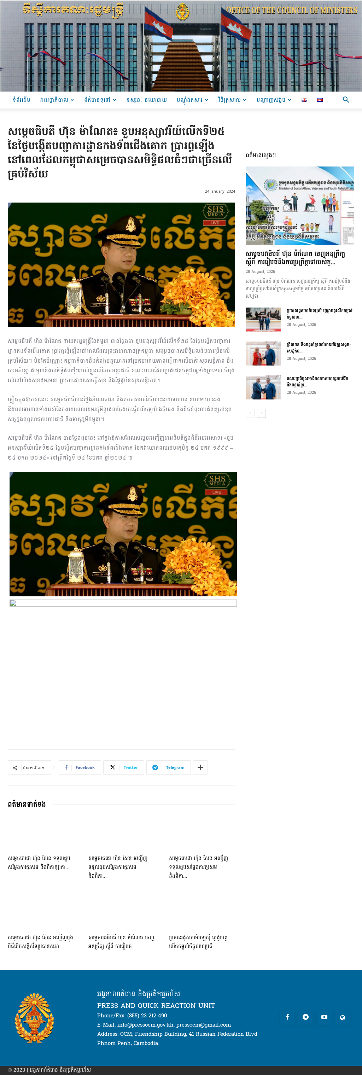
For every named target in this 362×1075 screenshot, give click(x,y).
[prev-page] (250, 413)
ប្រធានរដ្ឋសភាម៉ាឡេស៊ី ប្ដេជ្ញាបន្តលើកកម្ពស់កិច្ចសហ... (319, 314)
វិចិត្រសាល (229, 100)
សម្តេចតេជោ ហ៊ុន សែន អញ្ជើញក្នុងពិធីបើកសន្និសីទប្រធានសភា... (40, 942)
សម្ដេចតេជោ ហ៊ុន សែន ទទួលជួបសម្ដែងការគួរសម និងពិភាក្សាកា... (39, 863)
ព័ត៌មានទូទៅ (97, 100)
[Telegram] (305, 1018)
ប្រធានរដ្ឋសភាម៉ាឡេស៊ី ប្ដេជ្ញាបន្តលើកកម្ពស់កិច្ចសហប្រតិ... (198, 942)
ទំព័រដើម (21, 100)
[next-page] (261, 413)
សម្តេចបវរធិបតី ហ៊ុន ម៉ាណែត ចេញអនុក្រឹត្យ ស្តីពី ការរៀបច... (121, 942)
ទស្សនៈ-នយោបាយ (147, 100)
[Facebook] (287, 1018)
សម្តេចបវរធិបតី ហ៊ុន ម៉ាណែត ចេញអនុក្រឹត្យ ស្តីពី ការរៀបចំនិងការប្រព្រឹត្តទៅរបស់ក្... (295, 258)
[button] (345, 100)
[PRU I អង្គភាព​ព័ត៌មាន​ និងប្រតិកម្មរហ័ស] (181, 46)
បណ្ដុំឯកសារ (190, 100)
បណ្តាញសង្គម (271, 100)
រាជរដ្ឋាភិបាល (54, 100)
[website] (342, 1018)
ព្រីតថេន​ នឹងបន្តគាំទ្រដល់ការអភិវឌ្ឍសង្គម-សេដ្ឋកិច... (319, 348)
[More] (200, 767)
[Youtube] (324, 1018)
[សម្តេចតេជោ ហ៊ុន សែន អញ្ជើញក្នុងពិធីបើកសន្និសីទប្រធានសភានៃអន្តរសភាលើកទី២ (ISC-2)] (41, 912)
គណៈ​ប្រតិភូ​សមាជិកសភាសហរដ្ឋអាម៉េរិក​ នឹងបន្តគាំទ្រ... (317, 382)
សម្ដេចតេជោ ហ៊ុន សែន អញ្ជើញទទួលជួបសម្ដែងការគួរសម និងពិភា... (117, 867)
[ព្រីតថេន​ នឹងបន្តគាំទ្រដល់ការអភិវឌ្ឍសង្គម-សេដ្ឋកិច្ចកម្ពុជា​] (263, 353)
